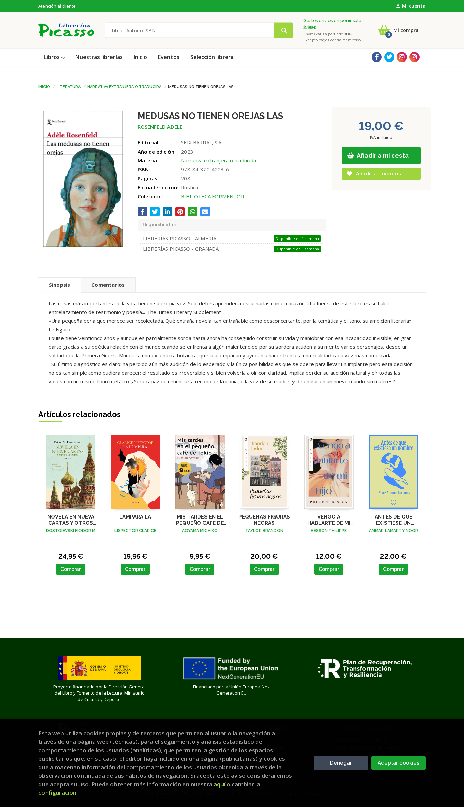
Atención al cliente (57, 6)
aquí (219, 784)
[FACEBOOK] (377, 57)
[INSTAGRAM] (402, 57)
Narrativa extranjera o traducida (124, 86)
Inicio (44, 86)
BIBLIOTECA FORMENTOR (212, 196)
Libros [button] (52, 57)
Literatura (69, 86)
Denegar (341, 763)
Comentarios (108, 284)
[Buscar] (283, 30)
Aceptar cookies (399, 763)
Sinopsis (59, 284)
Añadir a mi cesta (382, 155)
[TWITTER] (389, 57)
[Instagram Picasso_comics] (414, 57)
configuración (57, 792)
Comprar (70, 569)
